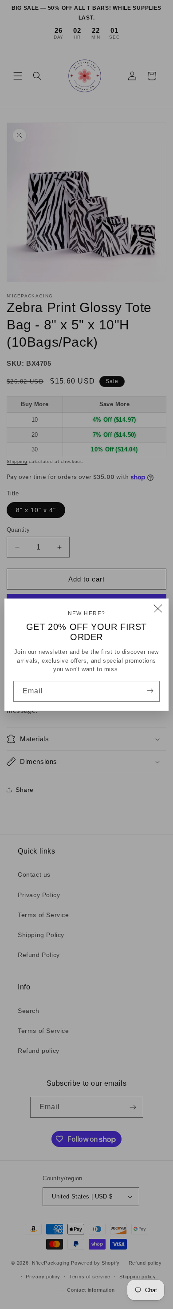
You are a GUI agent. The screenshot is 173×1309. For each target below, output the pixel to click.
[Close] (158, 609)
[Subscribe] (150, 690)
